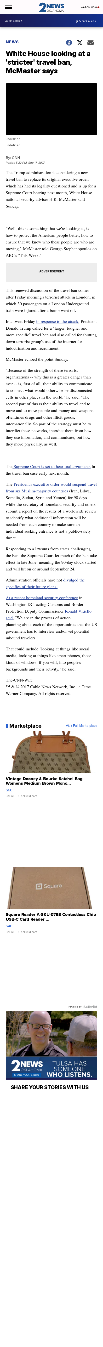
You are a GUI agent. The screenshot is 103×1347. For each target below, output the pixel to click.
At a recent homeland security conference (42, 597)
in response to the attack (57, 321)
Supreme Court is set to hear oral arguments (51, 466)
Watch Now (89, 7)
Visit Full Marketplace (81, 725)
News (12, 41)
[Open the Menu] (8, 7)
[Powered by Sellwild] (90, 1007)
